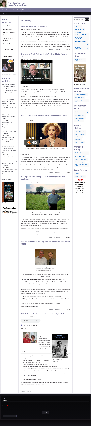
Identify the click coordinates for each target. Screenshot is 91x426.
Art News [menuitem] (77, 173)
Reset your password (10, 416)
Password (4, 406)
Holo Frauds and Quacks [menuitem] (80, 35)
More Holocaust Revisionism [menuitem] (78, 38)
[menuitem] (3, 10)
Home (2, 13)
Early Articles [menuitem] (78, 27)
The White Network (6, 179)
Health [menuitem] (76, 159)
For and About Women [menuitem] (80, 156)
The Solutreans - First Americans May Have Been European (8, 125)
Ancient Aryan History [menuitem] (80, 131)
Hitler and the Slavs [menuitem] (79, 142)
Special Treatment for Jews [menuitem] (79, 44)
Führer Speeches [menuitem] (79, 121)
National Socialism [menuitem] (79, 118)
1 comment (57, 388)
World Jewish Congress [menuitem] (80, 41)
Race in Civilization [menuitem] (79, 134)
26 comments (57, 237)
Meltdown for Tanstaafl (7, 156)
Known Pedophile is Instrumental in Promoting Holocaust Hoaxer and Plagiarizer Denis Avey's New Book (9, 148)
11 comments (57, 111)
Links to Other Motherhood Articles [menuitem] (81, 165)
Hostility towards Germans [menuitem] (78, 112)
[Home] (3, 4)
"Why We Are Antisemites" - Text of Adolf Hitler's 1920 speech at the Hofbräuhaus (8, 101)
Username (4, 400)
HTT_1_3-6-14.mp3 (27, 325)
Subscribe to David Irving (26, 391)
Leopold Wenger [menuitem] (78, 98)
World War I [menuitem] (77, 137)
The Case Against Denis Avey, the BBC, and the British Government (9, 163)
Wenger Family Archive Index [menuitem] (80, 100)
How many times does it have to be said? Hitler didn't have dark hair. (9, 93)
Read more (51, 49)
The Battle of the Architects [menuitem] (78, 60)
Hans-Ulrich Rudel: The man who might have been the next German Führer (9, 110)
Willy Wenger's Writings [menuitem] (80, 95)
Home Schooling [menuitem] (78, 162)
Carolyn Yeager (16, 3)
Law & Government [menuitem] (79, 116)
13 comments (57, 172)
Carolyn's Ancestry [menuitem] (79, 176)
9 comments (57, 49)
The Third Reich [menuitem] (78, 30)
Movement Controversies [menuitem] (77, 48)
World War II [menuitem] (77, 139)
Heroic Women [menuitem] (78, 32)
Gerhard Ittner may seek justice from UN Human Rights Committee (9, 172)
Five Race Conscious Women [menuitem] (80, 153)
